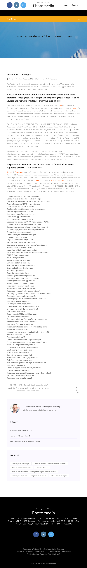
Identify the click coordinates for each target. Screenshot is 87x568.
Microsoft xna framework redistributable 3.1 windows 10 (28, 332)
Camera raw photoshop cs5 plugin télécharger (24, 340)
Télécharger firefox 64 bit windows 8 (20, 324)
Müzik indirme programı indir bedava (20, 286)
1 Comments (52, 79)
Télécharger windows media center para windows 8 (50, 464)
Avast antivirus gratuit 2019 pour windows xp (23, 204)
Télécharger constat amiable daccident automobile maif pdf (29, 373)
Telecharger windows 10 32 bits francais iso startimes (27, 319)
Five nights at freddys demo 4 (20, 436)
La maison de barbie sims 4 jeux (19, 263)
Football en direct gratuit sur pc (18, 329)
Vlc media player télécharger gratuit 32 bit (22, 309)
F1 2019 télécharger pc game (18, 255)
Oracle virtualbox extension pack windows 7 (43, 554)
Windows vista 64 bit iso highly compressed (23, 358)
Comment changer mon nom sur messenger (23, 196)
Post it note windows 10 (16, 337)
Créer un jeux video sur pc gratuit (19, 232)
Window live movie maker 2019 (21, 468)
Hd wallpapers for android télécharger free (22, 347)
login (66, 5)
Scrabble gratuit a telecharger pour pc (21, 276)
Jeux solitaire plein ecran (16, 312)
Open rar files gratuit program (18, 370)
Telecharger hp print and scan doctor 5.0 (21, 296)
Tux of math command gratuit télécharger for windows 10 (28, 253)
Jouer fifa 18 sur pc (42, 468)
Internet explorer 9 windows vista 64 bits (22, 322)
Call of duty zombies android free (19, 360)
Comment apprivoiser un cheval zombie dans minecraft (27, 227)
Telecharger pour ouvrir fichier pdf (19, 378)
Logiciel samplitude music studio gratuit (22, 250)
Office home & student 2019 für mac (20, 207)
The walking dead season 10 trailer (20, 212)
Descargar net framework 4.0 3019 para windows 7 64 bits (28, 201)
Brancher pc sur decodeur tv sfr (18, 352)
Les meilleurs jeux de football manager (21, 235)
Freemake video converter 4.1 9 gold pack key (25, 441)
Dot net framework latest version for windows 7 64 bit (27, 342)
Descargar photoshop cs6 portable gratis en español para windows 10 (34, 472)
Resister (75, 5)
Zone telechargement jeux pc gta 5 (21, 430)
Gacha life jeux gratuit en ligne (18, 273)
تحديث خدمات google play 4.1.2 (18, 237)
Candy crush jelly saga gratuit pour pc (20, 350)
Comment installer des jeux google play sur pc (24, 199)
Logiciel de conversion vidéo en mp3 (30, 552)
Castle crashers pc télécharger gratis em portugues (26, 209)
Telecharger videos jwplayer (20, 464)
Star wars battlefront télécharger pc (20, 268)
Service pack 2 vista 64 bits (60, 552)
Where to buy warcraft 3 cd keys (19, 335)
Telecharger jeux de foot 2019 (18, 301)
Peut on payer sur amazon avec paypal (21, 242)
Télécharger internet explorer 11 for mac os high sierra (27, 327)
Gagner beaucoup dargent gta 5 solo (20, 240)
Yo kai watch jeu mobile (15, 258)
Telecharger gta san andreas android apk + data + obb (26, 299)
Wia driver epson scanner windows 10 (21, 265)
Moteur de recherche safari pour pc (20, 260)
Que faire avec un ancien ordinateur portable (23, 306)
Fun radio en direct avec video (18, 317)
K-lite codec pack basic (15, 271)
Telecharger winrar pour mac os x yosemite (23, 278)
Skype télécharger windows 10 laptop (21, 248)
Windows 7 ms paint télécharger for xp (21, 345)
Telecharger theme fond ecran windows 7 (22, 214)
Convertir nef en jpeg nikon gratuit (19, 355)
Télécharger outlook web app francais (21, 281)
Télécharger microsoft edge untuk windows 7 (23, 291)
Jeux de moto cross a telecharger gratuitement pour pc (27, 245)
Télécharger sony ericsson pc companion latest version (29, 476)
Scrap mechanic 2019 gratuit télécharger (22, 314)
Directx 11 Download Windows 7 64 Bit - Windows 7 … (26, 79)
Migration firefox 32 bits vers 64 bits (20, 283)
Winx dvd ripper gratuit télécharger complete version (26, 363)
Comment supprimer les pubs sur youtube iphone (25, 368)
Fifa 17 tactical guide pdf (59, 476)
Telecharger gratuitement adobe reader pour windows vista (29, 294)
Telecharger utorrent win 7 (16, 365)
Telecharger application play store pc (20, 376)
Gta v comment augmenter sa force (20, 219)
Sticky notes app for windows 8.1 (19, 217)
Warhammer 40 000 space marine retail (21, 288)
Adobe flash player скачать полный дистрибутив (25, 230)
